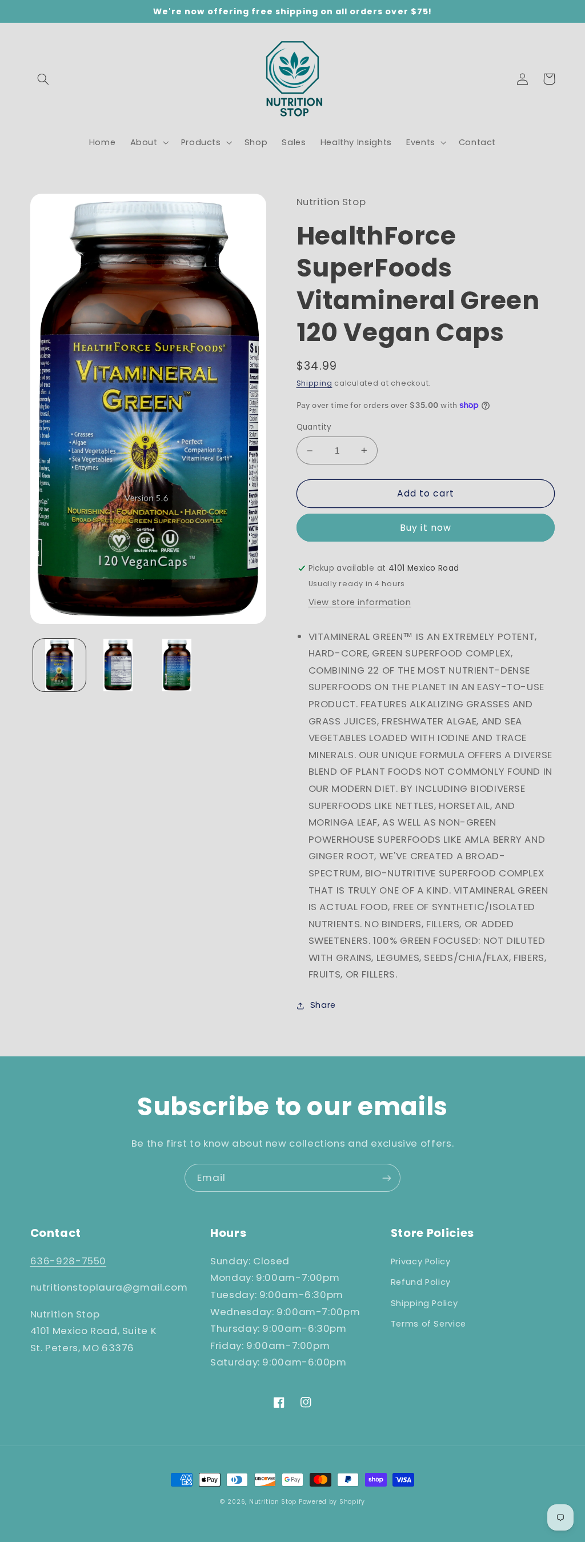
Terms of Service (428, 1323)
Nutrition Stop (272, 1501)
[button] (43, 79)
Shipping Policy (424, 1303)
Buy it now (425, 527)
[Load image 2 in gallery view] (118, 665)
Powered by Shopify (332, 1501)
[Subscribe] (387, 1178)
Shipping (314, 383)
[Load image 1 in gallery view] (59, 665)
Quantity (314, 427)
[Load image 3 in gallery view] (176, 665)
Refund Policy (421, 1282)
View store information (359, 602)
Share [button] (323, 1005)
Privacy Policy (421, 1261)
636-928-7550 (68, 1261)
